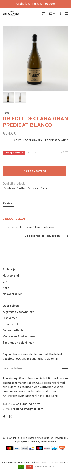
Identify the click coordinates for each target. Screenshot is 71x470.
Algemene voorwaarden (18, 312)
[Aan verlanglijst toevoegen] (62, 153)
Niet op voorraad (34, 171)
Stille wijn (9, 270)
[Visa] (16, 450)
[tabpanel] (35, 58)
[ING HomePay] (62, 450)
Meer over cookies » (44, 466)
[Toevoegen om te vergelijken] (66, 153)
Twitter (21, 188)
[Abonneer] (64, 369)
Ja (21, 466)
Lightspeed (21, 441)
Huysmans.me (48, 441)
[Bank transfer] (24, 450)
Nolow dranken (13, 294)
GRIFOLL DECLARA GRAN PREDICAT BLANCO (41, 140)
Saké (6, 288)
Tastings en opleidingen (18, 343)
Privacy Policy (12, 324)
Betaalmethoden (14, 330)
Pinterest (33, 188)
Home (6, 113)
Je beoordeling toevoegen (42, 236)
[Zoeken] (60, 14)
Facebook (9, 188)
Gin (5, 282)
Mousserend (11, 276)
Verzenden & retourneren (19, 337)
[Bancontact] (32, 450)
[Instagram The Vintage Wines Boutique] (10, 417)
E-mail (44, 188)
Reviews (8, 204)
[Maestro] (39, 450)
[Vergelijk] (44, 14)
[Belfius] (47, 450)
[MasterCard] (9, 450)
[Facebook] (4, 417)
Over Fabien (11, 306)
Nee (29, 466)
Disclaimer (10, 318)
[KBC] (54, 450)
